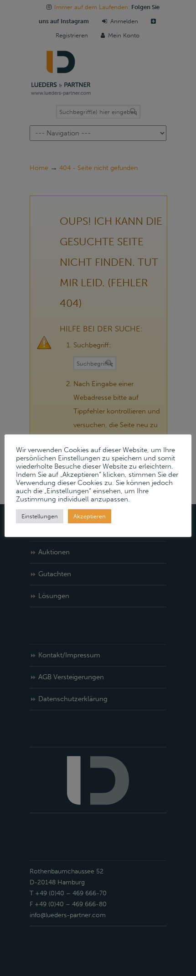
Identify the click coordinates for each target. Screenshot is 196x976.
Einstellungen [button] (39, 516)
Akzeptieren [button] (89, 516)
